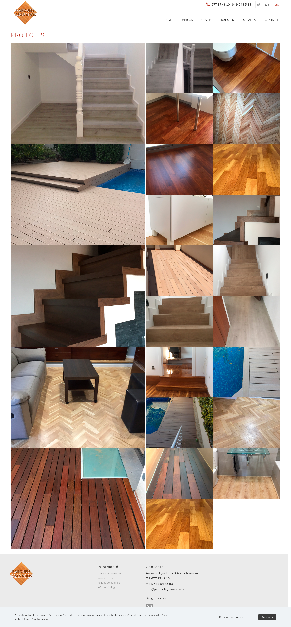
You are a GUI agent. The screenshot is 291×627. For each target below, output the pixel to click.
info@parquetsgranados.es (165, 589)
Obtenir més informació (34, 619)
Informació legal (107, 587)
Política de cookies (108, 582)
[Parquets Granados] (23, 23)
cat (277, 4)
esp (266, 4)
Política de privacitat (109, 573)
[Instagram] (258, 4)
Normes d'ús (105, 578)
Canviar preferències (232, 617)
